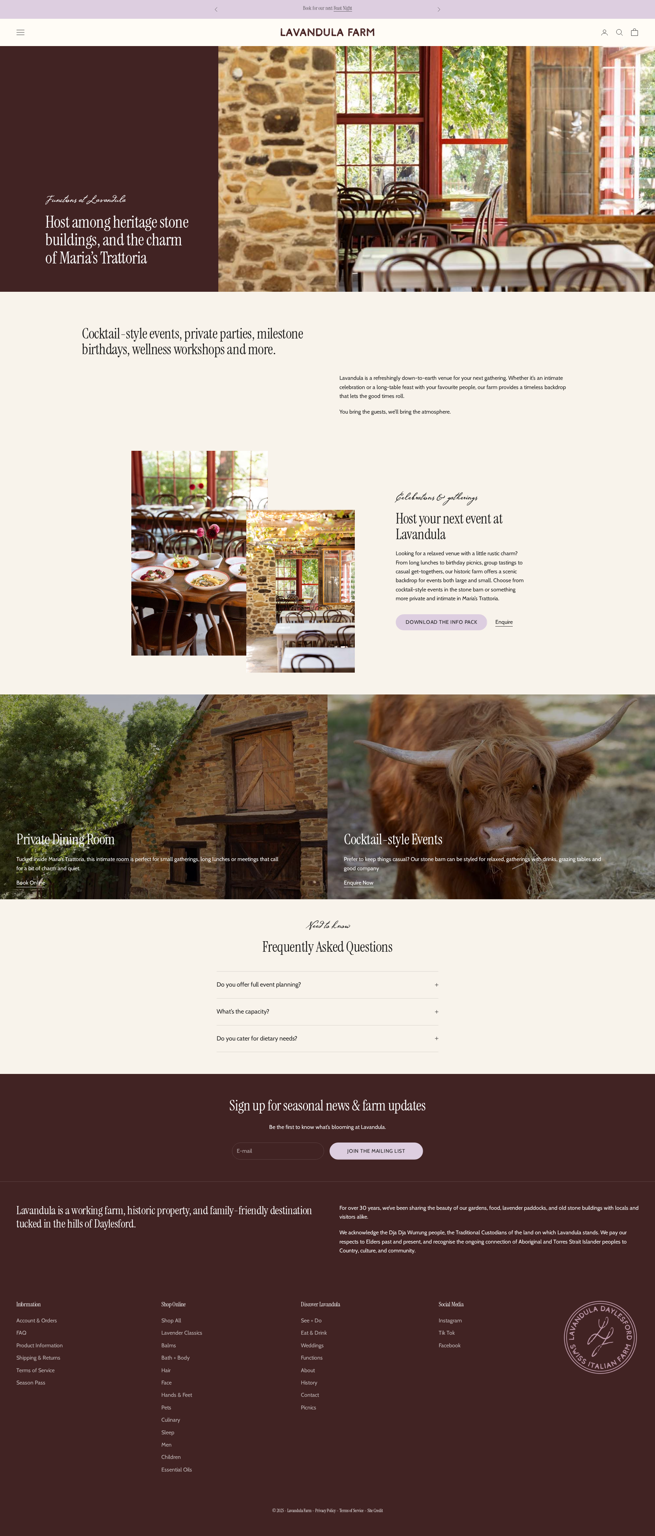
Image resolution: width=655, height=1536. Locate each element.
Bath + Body (175, 1357)
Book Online (30, 882)
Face (166, 1382)
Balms (168, 1345)
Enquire (504, 622)
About (308, 1370)
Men (166, 1444)
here (354, 9)
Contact (310, 1395)
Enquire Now (359, 882)
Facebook (450, 1345)
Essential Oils (176, 1469)
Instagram (450, 1320)
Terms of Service (35, 1370)
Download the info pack (441, 622)
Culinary (170, 1420)
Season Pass (30, 1382)
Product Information (39, 1345)
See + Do (311, 1320)
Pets (166, 1407)
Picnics (308, 1407)
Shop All (171, 1320)
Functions (312, 1357)
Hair (166, 1370)
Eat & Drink (314, 1333)
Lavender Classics (181, 1333)
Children (171, 1457)
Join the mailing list (376, 1151)
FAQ (21, 1333)
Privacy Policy (325, 1510)
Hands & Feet (176, 1395)
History (309, 1382)
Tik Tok (447, 1333)
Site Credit (375, 1510)
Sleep (167, 1432)
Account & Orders (36, 1320)
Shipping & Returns (38, 1357)
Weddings (312, 1345)
